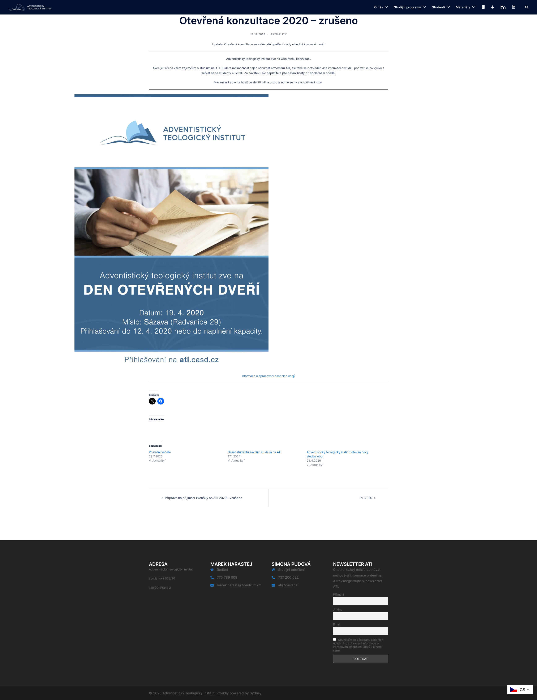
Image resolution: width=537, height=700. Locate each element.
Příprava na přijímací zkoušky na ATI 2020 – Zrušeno (203, 498)
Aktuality (278, 34)
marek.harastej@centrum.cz (239, 585)
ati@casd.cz (287, 585)
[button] (527, 7)
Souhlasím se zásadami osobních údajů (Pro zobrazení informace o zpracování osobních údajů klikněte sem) (358, 645)
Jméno (337, 609)
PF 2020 (366, 498)
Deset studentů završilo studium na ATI (254, 452)
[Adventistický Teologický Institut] (29, 7)
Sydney (256, 693)
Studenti (438, 7)
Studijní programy (407, 7)
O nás (378, 7)
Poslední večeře (160, 452)
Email (336, 624)
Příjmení (338, 594)
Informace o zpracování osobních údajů (268, 376)
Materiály (463, 7)
